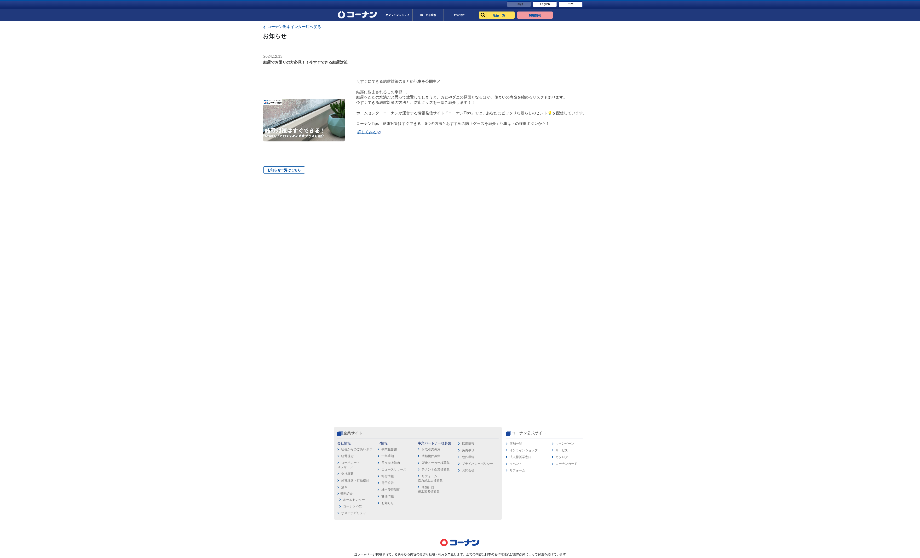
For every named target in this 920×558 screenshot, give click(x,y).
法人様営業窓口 (520, 457)
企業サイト (352, 433)
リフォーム (517, 470)
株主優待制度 (390, 489)
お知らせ (387, 503)
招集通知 (387, 456)
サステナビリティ (353, 513)
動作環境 (468, 457)
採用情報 (468, 443)
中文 (571, 4)
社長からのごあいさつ (356, 449)
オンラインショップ (524, 450)
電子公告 (387, 483)
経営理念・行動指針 (355, 480)
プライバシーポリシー (477, 463)
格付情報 (387, 476)
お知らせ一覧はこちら (284, 170)
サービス (562, 450)
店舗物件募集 (431, 456)
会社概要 (347, 474)
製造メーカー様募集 (436, 463)
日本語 (519, 4)
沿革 (344, 487)
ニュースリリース (393, 469)
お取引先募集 (431, 449)
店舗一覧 (516, 443)
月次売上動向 (390, 463)
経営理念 (347, 456)
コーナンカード (566, 463)
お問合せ (468, 470)
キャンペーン (565, 443)
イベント (516, 463)
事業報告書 (389, 449)
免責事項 (468, 450)
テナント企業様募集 (436, 469)
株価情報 (387, 496)
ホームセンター (354, 499)
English (545, 4)
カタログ (562, 457)
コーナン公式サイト (529, 433)
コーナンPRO (352, 506)
